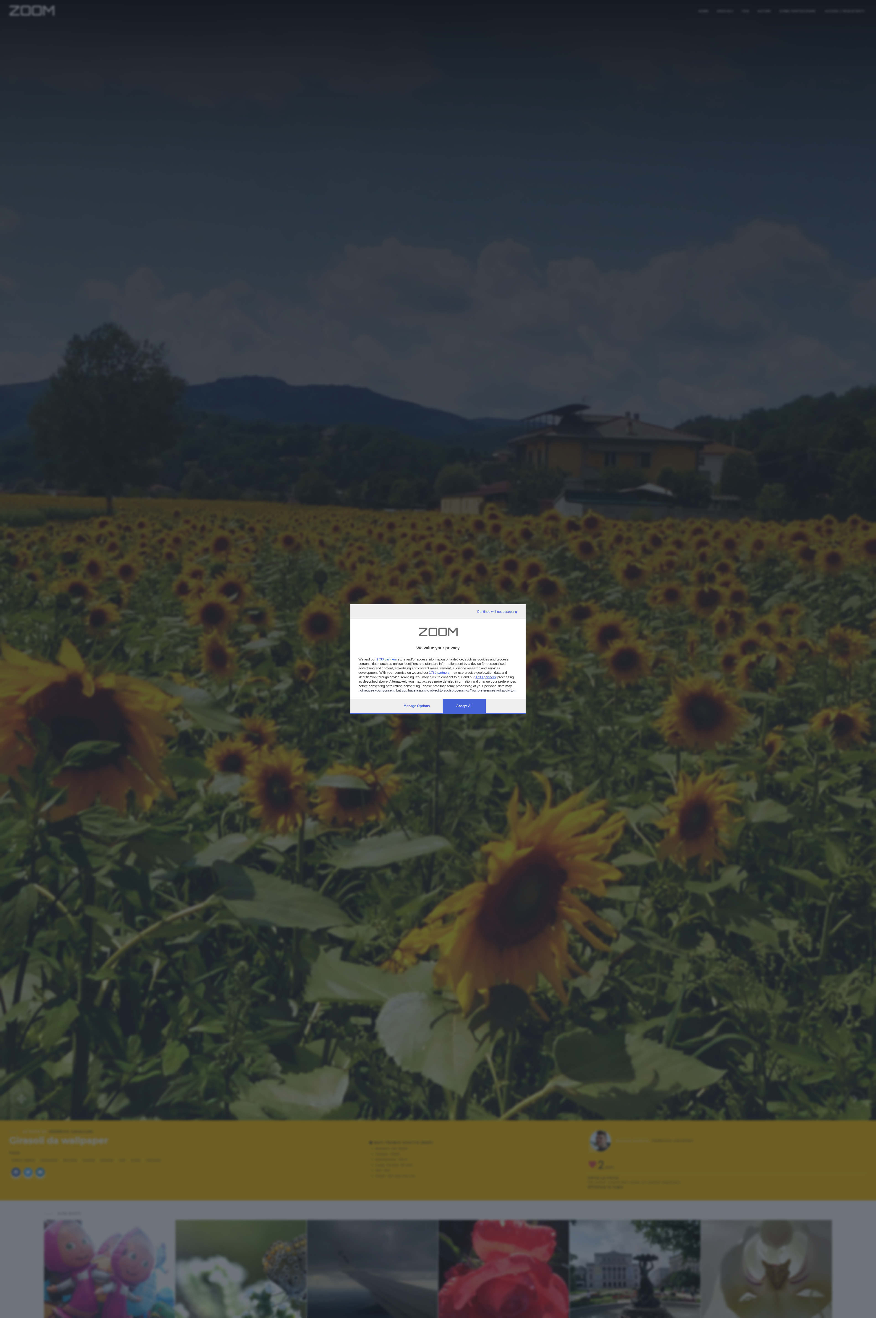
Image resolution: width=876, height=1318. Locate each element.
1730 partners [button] (386, 659)
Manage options (417, 706)
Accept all (464, 706)
